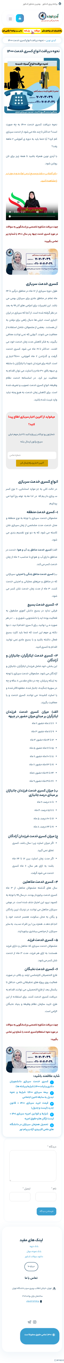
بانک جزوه (34, 1246)
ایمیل (26, 1189)
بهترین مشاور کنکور (32, 4)
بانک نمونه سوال (34, 1251)
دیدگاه (51, 1147)
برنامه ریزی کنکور (50, 4)
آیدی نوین (51, 41)
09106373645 (32, 1301)
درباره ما (31, 1266)
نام (53, 1189)
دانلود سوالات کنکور (34, 1257)
